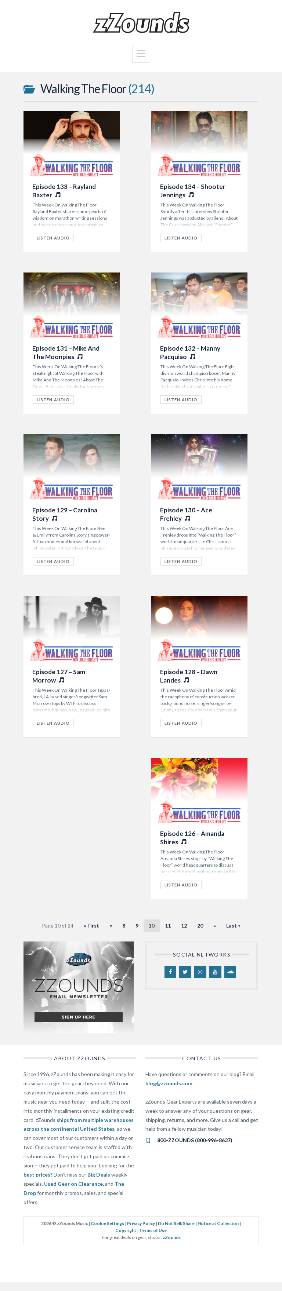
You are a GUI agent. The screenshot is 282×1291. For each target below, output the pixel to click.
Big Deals (98, 1174)
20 (200, 925)
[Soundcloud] (230, 972)
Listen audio (181, 237)
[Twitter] (185, 972)
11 (168, 925)
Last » (233, 925)
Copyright (125, 1230)
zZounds (172, 1237)
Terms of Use (153, 1230)
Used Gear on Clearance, (74, 1184)
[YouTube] (215, 972)
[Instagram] (200, 972)
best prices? (38, 1174)
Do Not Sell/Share (176, 1223)
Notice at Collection (218, 1223)
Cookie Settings (107, 1223)
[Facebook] (170, 972)
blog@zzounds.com (168, 1083)
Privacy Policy (141, 1223)
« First (91, 925)
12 (184, 925)
